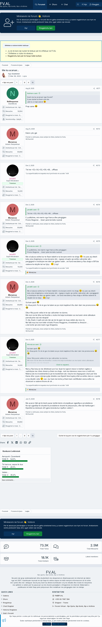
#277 (98, 340)
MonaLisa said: (33, 246)
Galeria (6, 596)
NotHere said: (32, 93)
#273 (98, 165)
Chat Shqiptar (8, 606)
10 (32, 82)
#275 (98, 241)
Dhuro (54, 4)
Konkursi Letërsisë (11, 451)
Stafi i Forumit (8, 613)
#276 (98, 282)
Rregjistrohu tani (45, 28)
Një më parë (8, 82)
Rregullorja (7, 603)
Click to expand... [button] (63, 365)
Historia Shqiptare (10, 610)
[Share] (94, 88)
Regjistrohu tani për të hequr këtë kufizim (25, 56)
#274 (98, 205)
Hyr (26, 28)
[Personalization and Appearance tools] (78, 4)
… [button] (20, 82)
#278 (98, 399)
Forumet (41, 4)
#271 (98, 88)
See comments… (8, 480)
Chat (66, 4)
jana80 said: (32, 210)
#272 (98, 129)
